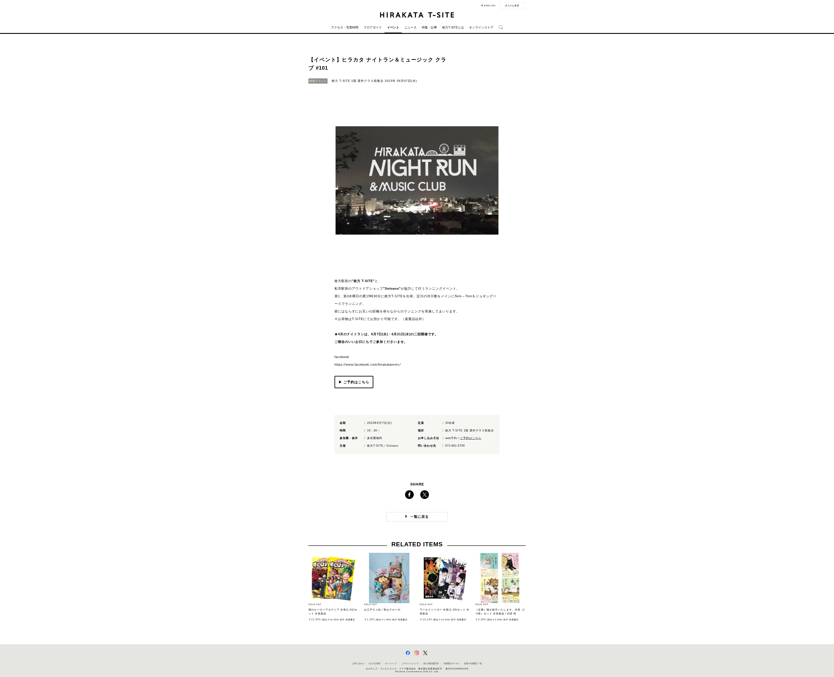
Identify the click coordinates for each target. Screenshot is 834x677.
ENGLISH (489, 5)
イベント (393, 27)
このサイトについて (410, 663)
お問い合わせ (358, 663)
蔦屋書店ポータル (451, 663)
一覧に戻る (419, 516)
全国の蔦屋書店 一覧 (473, 663)
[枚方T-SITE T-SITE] (417, 15)
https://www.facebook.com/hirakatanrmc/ (367, 364)
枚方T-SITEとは (453, 27)
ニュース (410, 27)
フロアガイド (373, 27)
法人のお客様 (512, 5)
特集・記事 (429, 27)
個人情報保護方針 (431, 663)
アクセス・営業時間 (344, 27)
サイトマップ (391, 663)
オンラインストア (481, 27)
